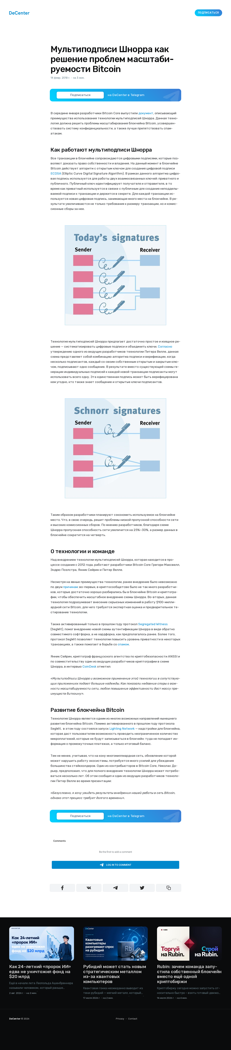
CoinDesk (89, 666)
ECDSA (56, 173)
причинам (70, 587)
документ (145, 113)
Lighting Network (122, 728)
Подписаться (208, 12)
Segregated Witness (153, 624)
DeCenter (14, 1018)
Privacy (120, 1018)
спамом (123, 644)
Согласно (165, 346)
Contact (132, 1018)
